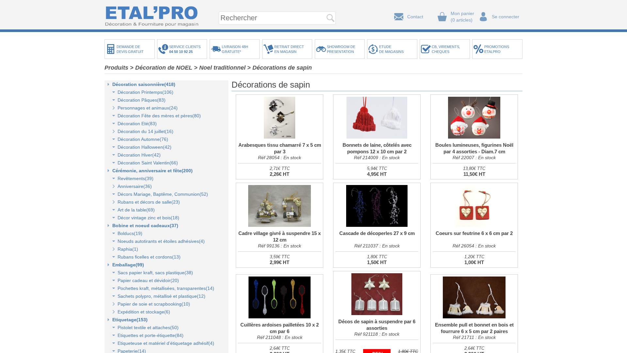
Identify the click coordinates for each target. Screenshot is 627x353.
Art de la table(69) (136, 209)
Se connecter (505, 16)
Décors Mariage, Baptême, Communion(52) (163, 194)
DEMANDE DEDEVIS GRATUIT (130, 49)
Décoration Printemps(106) (145, 92)
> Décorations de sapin (279, 67)
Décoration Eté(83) (137, 123)
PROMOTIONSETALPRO (496, 49)
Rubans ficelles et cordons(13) (149, 257)
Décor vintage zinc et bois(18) (148, 217)
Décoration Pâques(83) (142, 100)
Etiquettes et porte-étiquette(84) (151, 335)
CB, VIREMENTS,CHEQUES (446, 49)
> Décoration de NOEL (161, 67)
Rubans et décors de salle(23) (149, 202)
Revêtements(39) (135, 178)
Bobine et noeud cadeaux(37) (145, 225)
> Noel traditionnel (220, 67)
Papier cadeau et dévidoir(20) (148, 280)
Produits (116, 67)
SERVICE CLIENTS (185, 49)
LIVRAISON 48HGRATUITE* (235, 49)
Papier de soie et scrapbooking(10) (154, 304)
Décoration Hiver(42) (139, 155)
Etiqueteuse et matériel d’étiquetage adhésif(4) (166, 343)
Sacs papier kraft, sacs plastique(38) (155, 272)
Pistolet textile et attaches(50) (148, 327)
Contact (415, 16)
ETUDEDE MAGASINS (391, 49)
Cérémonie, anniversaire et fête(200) (152, 170)
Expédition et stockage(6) (144, 311)
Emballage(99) (128, 264)
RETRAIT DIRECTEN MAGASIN (289, 49)
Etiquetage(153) (130, 319)
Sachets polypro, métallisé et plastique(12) (161, 296)
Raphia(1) (128, 249)
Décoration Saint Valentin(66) (148, 162)
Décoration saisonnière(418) (143, 84)
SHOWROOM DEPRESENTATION (341, 49)
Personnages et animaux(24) (148, 107)
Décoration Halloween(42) (144, 147)
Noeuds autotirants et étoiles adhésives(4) (161, 241)
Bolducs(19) (130, 233)
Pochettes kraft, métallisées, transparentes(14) (166, 288)
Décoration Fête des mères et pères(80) (159, 115)
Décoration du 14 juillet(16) (145, 131)
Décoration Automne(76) (143, 139)
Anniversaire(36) (135, 186)
